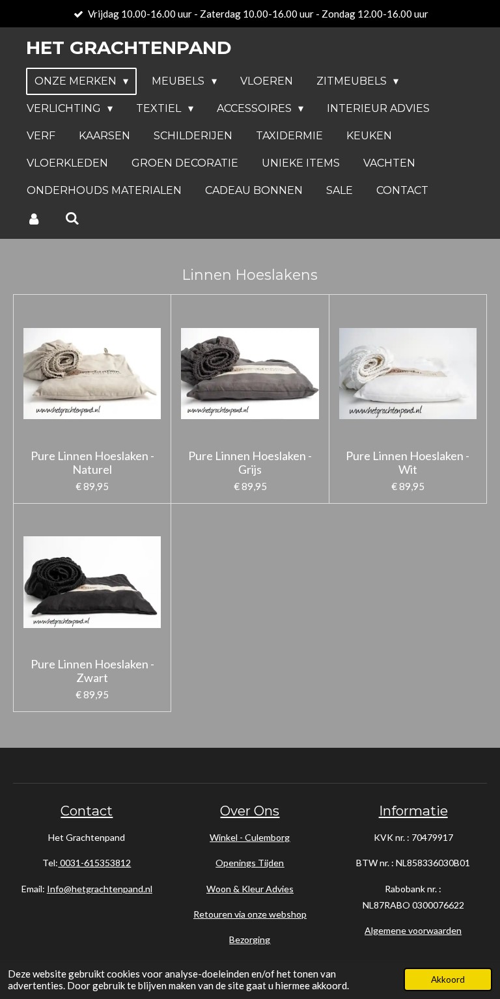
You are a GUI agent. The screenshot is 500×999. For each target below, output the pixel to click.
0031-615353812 (94, 862)
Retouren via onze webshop (250, 914)
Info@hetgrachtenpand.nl (99, 888)
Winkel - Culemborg (250, 837)
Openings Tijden (249, 862)
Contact (87, 810)
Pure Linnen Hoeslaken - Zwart (92, 671)
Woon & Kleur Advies (250, 888)
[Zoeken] (71, 218)
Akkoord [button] (448, 979)
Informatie (413, 810)
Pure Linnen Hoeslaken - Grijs (250, 462)
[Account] (33, 218)
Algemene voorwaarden (413, 930)
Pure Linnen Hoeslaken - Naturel (92, 462)
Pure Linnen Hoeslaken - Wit (407, 462)
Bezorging (249, 939)
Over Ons (249, 810)
